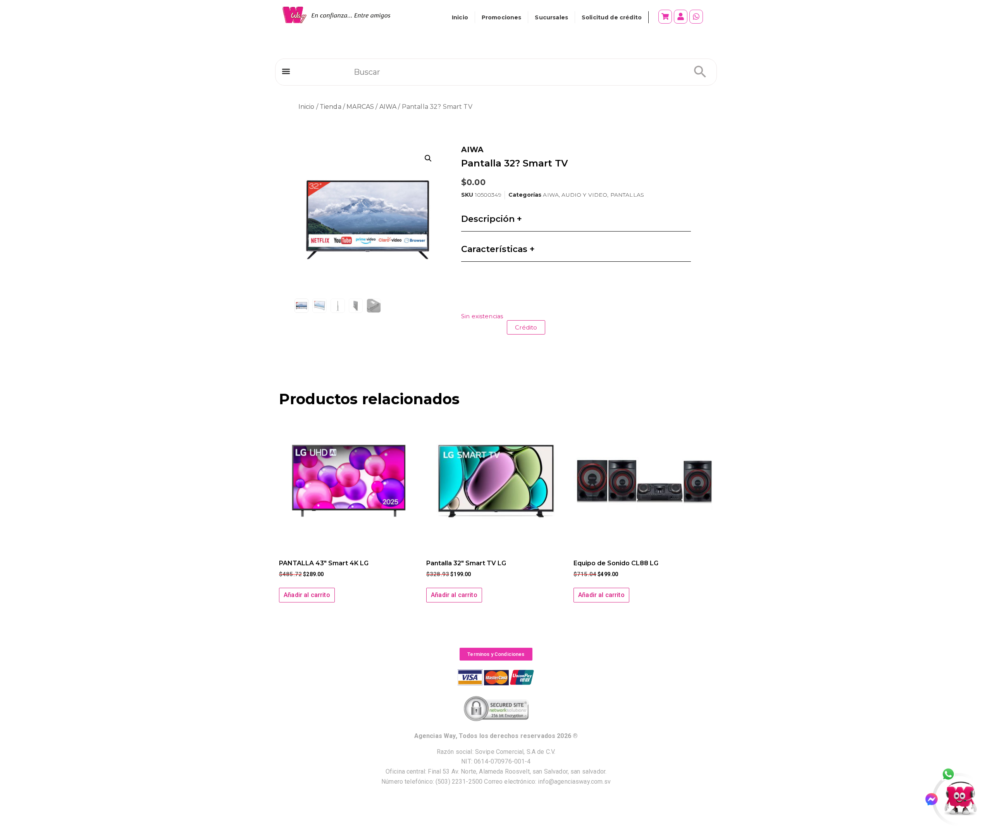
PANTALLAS (627, 194)
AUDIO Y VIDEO (584, 194)
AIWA (388, 106)
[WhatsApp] (952, 774)
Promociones (502, 17)
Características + (498, 249)
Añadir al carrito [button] (307, 595)
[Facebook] (934, 799)
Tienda (330, 106)
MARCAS (360, 106)
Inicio (460, 17)
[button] (285, 71)
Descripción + (491, 219)
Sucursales (551, 17)
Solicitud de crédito (612, 17)
